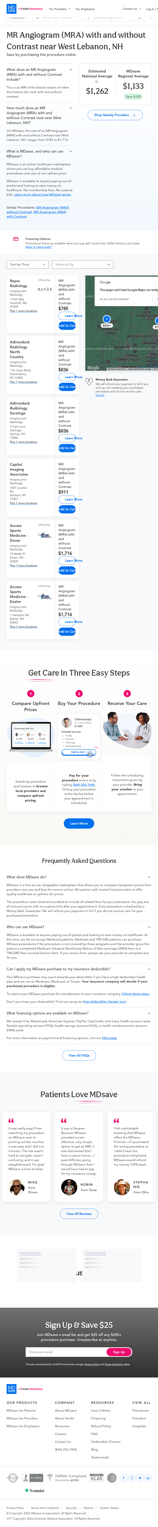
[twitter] (140, 1478)
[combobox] (81, 264)
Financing (98, 1418)
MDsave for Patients (21, 1411)
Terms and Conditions (45, 1508)
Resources (62, 1426)
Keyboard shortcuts (117, 369)
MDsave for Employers (23, 1426)
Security (71, 1508)
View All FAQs (79, 1055)
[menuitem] (60, 9)
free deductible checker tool (104, 1002)
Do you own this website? (114, 299)
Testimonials (100, 1457)
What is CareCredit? (39, 247)
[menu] (79, 8)
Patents (88, 1508)
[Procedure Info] (97, 81)
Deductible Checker (106, 1442)
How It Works (100, 1411)
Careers (60, 1434)
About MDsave (66, 1411)
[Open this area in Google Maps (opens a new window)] (93, 368)
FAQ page (109, 1038)
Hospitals (139, 1426)
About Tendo (64, 1418)
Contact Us (63, 1442)
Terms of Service (114, 1364)
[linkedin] (148, 1478)
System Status (109, 1508)
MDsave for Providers (22, 1418)
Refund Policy (101, 1426)
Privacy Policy (91, 1364)
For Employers (85, 9)
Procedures (140, 1411)
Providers (139, 1418)
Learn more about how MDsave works (42, 195)
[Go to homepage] (25, 1389)
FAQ (94, 1434)
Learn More (70, 316)
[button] (40, 74)
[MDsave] (25, 9)
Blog (94, 1450)
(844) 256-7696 (84, 785)
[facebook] (123, 1478)
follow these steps (135, 994)
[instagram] (132, 1478)
